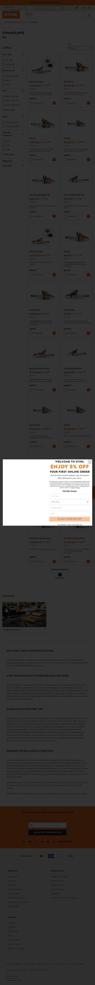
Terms (72, 488)
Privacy (78, 488)
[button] (89, 461)
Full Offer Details (70, 491)
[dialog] (47, 492)
